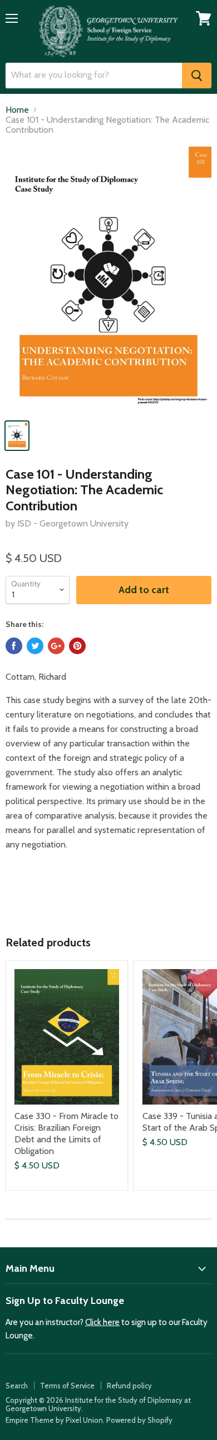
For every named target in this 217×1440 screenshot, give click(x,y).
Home (17, 110)
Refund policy (129, 1385)
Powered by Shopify (139, 1420)
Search (17, 1385)
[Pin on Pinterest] (77, 646)
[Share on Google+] (56, 646)
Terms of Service (67, 1385)
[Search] (196, 75)
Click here (102, 1322)
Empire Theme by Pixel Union (54, 1420)
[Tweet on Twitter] (35, 646)
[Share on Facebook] (14, 646)
